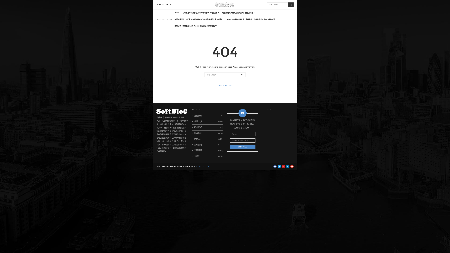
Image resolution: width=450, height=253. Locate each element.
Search (291, 4)
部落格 (208, 156)
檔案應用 (208, 133)
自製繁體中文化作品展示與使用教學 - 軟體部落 (200, 13)
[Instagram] (163, 5)
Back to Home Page (225, 85)
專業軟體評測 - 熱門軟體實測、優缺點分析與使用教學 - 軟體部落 (198, 19)
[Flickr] (170, 5)
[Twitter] (160, 5)
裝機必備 (208, 116)
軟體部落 (206, 166)
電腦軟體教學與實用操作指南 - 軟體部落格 (237, 13)
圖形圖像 (208, 144)
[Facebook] (157, 5)
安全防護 (208, 127)
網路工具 (208, 139)
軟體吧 (198, 166)
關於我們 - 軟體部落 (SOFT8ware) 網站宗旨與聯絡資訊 (194, 26)
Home (176, 13)
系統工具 (208, 121)
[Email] (167, 5)
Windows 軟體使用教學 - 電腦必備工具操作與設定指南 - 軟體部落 (251, 19)
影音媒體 (208, 150)
